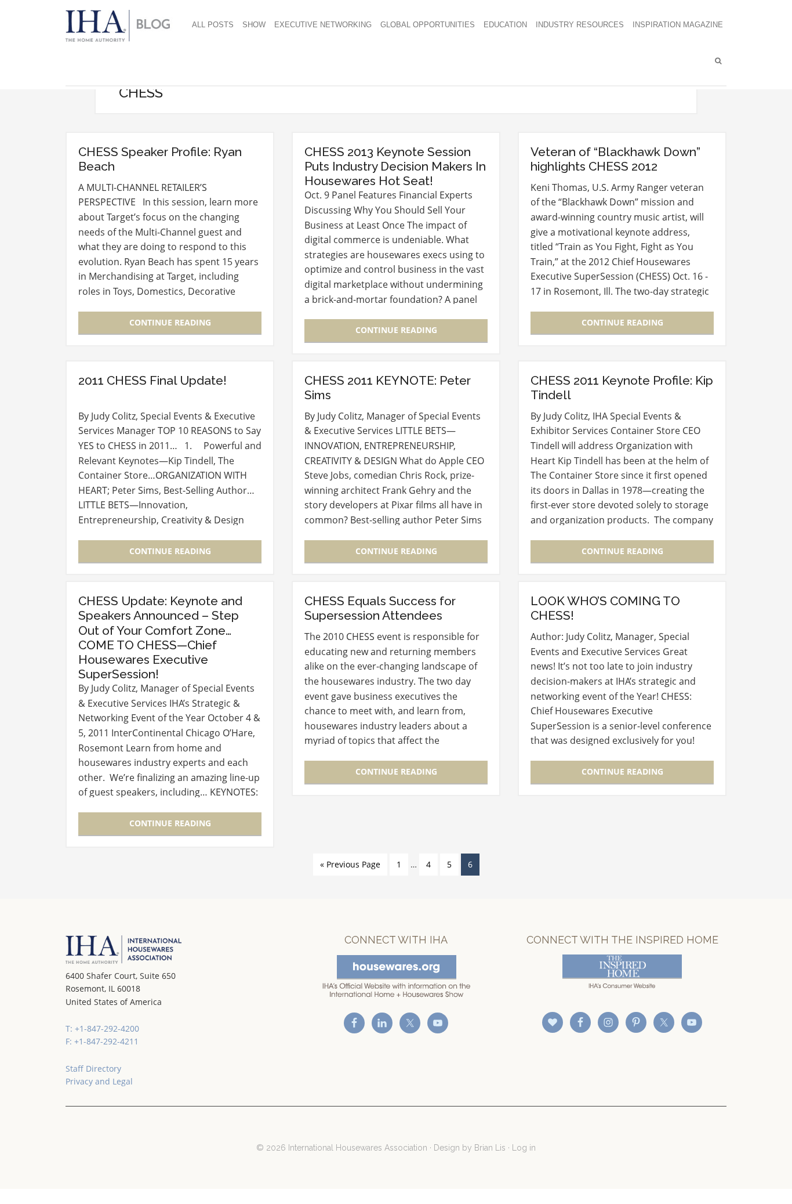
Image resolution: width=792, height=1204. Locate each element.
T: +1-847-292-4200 (102, 1028)
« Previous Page (350, 864)
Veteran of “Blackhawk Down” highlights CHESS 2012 (615, 158)
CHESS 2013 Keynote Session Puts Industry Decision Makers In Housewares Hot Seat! (395, 166)
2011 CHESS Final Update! (152, 380)
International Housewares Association (123, 25)
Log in (524, 1147)
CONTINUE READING (170, 322)
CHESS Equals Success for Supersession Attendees (380, 608)
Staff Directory (93, 1068)
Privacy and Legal (99, 1081)
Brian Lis (490, 1147)
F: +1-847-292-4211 (102, 1041)
